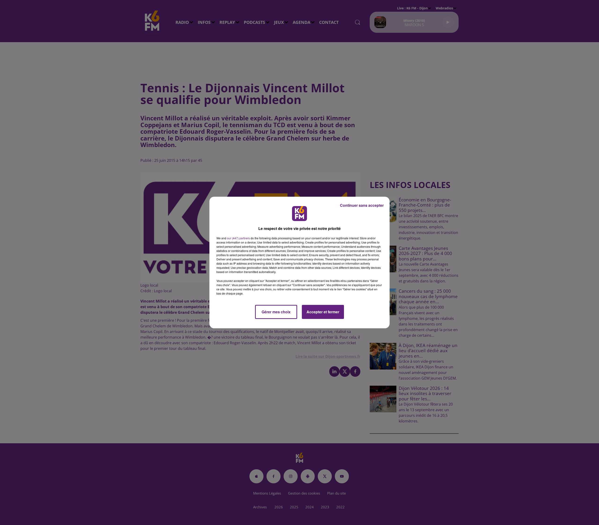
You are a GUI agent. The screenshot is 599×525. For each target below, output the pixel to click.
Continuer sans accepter (362, 205)
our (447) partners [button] (238, 238)
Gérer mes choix (276, 311)
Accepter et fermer (323, 311)
